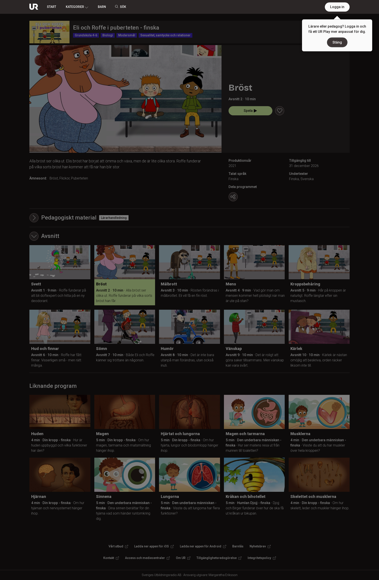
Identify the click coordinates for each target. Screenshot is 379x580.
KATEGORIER (75, 7)
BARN (102, 7)
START (51, 7)
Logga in (337, 7)
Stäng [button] (337, 42)
